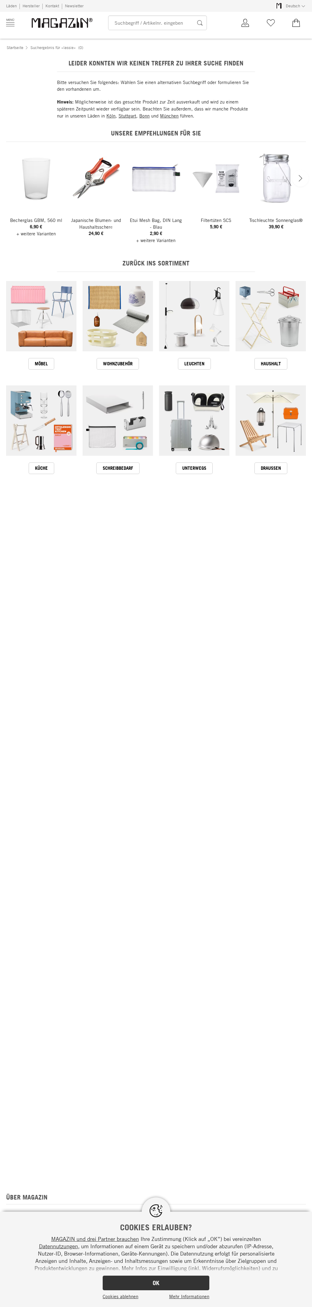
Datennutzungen (58, 1246)
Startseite (15, 47)
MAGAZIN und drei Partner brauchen (95, 1238)
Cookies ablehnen (120, 1296)
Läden (11, 5)
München (169, 115)
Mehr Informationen (189, 1296)
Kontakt (52, 5)
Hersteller (31, 5)
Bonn (144, 115)
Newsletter (74, 5)
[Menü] (10, 22)
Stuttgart (127, 115)
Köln (110, 115)
